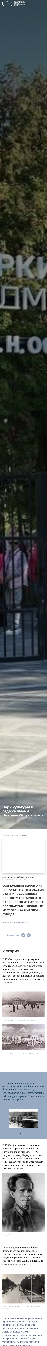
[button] (13, 1135)
